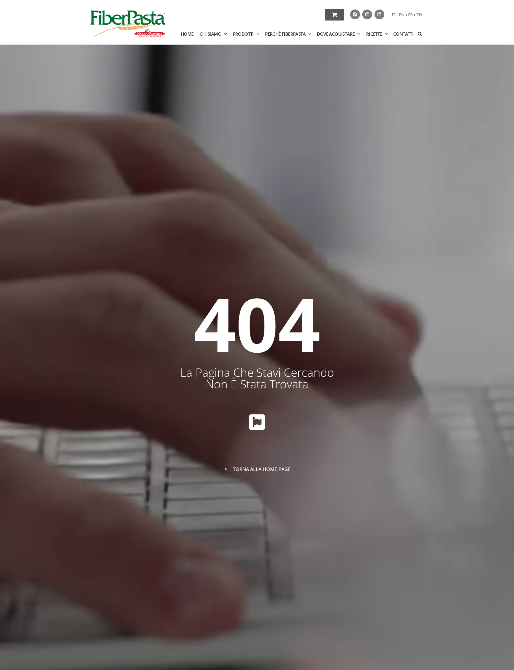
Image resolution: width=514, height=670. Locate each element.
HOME (187, 34)
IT (393, 15)
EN (402, 15)
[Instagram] (367, 14)
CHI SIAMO (211, 34)
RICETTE (374, 34)
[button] (420, 33)
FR (410, 15)
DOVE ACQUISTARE (336, 34)
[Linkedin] (379, 14)
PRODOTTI (243, 34)
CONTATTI (403, 34)
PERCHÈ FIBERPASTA (285, 34)
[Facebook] (355, 14)
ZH (419, 15)
